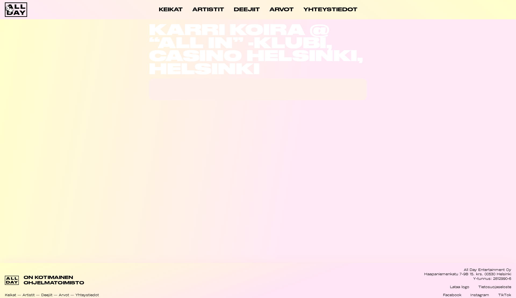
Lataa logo (459, 287)
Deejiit (46, 295)
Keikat (10, 295)
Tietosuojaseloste (494, 287)
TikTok (504, 295)
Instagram (479, 295)
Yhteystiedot (87, 295)
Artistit (29, 295)
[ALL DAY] (30, 9)
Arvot (64, 295)
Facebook (452, 295)
